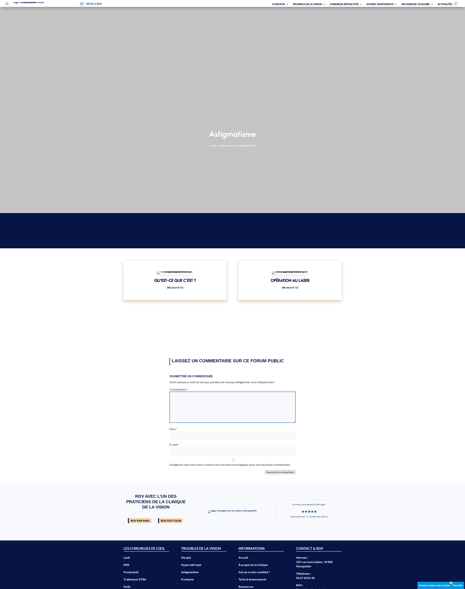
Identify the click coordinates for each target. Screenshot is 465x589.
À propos (278, 4)
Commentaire (178, 389)
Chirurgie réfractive (344, 4)
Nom (173, 429)
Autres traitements (380, 4)
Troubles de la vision (307, 4)
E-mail (174, 444)
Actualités (444, 4)
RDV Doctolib (171, 520)
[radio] (303, 512)
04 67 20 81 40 (305, 578)
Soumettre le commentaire (280, 472)
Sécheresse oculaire (415, 4)
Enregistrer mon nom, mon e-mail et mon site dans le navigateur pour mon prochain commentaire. (229, 464)
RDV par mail (140, 520)
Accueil (213, 146)
